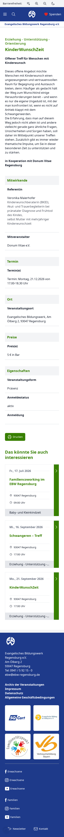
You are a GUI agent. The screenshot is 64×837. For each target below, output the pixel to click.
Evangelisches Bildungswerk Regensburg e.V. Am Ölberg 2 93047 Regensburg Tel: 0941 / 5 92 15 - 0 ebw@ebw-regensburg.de (24, 664)
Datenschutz (14, 693)
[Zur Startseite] (10, 641)
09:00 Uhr (19, 502)
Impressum (13, 689)
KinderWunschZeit (24, 49)
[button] (6, 830)
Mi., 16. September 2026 (26, 527)
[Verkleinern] (44, 3)
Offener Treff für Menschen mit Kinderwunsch (27, 61)
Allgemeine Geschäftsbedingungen (30, 697)
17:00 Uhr (19, 554)
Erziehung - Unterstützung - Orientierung (27, 41)
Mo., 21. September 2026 (26, 579)
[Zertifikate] (32, 732)
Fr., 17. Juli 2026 (20, 471)
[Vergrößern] (36, 3)
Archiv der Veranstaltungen (24, 685)
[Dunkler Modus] (53, 3)
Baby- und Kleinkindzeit (25, 512)
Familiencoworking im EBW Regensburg (27, 481)
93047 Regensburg (25, 495)
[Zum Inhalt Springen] (28, 3)
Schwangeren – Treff (25, 535)
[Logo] (32, 641)
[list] (32, 691)
